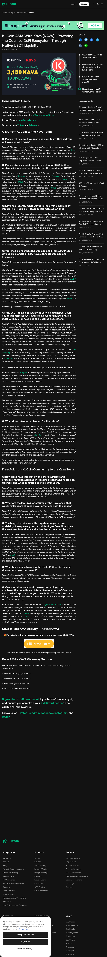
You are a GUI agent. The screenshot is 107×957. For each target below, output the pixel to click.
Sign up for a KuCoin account (20, 699)
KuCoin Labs (8, 876)
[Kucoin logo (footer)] (12, 841)
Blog (11, 13)
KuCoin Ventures (10, 880)
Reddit (6, 717)
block (12, 555)
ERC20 (73, 279)
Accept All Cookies (25, 935)
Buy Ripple (70, 929)
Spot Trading (40, 865)
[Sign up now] (53, 25)
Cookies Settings (25, 949)
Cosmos (21, 176)
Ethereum (56, 176)
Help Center (71, 862)
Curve (53, 188)
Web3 (26, 613)
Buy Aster (70, 947)
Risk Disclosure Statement (14, 898)
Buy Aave (70, 954)
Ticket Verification (73, 873)
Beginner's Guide (73, 858)
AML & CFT (8, 901)
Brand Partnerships (11, 873)
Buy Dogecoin (72, 932)
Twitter (20, 125)
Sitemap (69, 887)
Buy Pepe (70, 951)
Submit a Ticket (73, 865)
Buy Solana (70, 940)
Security (6, 887)
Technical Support (74, 869)
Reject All (25, 942)
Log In (73, 4)
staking (29, 616)
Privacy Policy (9, 894)
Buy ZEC (69, 943)
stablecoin (8, 358)
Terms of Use (9, 891)
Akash (41, 435)
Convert (37, 858)
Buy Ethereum (72, 925)
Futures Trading (41, 869)
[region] (25, 936)
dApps (69, 299)
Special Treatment (74, 880)
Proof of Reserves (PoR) (13, 883)
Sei (35, 435)
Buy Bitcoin (70, 922)
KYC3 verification (52, 703)
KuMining (38, 876)
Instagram (60, 713)
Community (21, 13)
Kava (73, 150)
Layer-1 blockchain (51, 604)
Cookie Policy (24, 929)
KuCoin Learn (40, 880)
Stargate (23, 372)
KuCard (37, 862)
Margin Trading (40, 873)
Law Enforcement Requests (15, 905)
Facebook (47, 713)
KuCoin (35, 115)
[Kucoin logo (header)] (9, 4)
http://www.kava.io (27, 120)
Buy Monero (71, 936)
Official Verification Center (77, 876)
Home (4, 13)
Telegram (33, 125)
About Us (7, 858)
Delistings (70, 883)
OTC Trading (39, 887)
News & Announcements (13, 869)
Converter (38, 883)
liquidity (65, 179)
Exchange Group (46, 115)
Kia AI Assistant (41, 891)
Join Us (6, 862)
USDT (20, 182)
